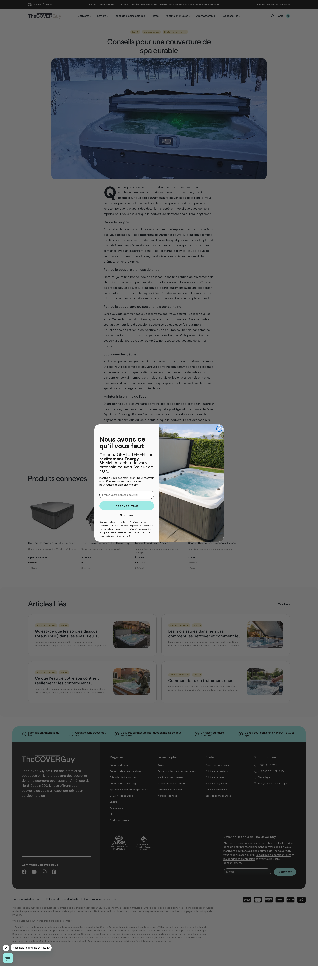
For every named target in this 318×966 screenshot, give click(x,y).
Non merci (126, 515)
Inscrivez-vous (127, 506)
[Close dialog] (219, 429)
